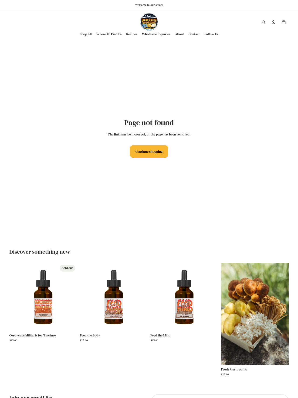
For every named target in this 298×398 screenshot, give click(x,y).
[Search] (263, 22)
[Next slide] (282, 314)
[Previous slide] (228, 314)
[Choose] (140, 323)
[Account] (273, 22)
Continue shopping (149, 151)
